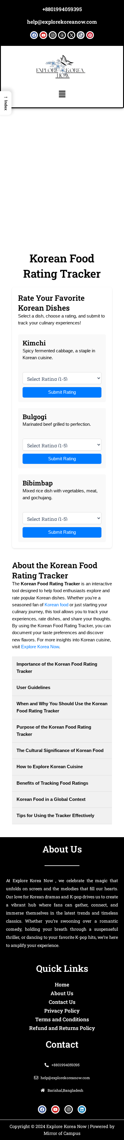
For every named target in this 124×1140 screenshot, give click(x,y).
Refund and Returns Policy (62, 1028)
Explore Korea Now (40, 646)
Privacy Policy (62, 1010)
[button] (62, 94)
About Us (62, 993)
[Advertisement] (62, 173)
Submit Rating (62, 392)
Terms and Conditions (62, 1019)
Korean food (56, 604)
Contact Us (62, 1001)
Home (62, 984)
